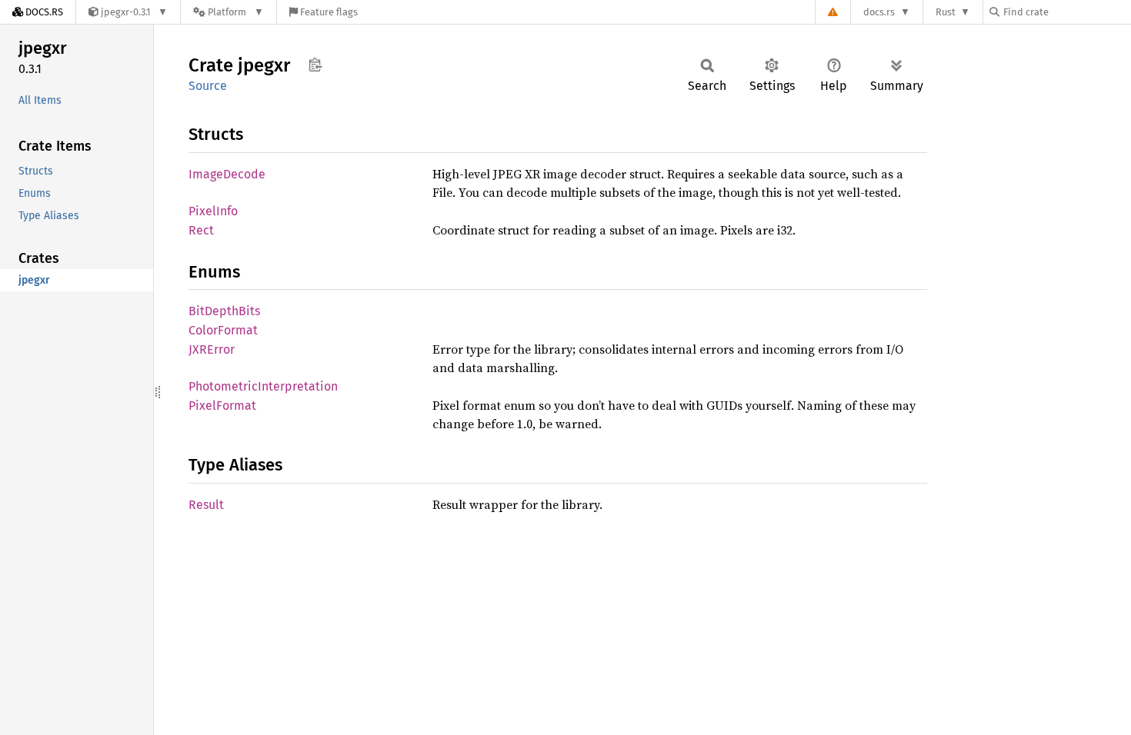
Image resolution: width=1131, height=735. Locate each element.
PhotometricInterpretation (263, 386)
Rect (201, 230)
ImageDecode (226, 174)
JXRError (211, 349)
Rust (946, 12)
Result (206, 504)
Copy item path (315, 65)
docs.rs (879, 12)
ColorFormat (223, 330)
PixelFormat (222, 405)
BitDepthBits (224, 311)
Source (207, 85)
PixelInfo (213, 211)
